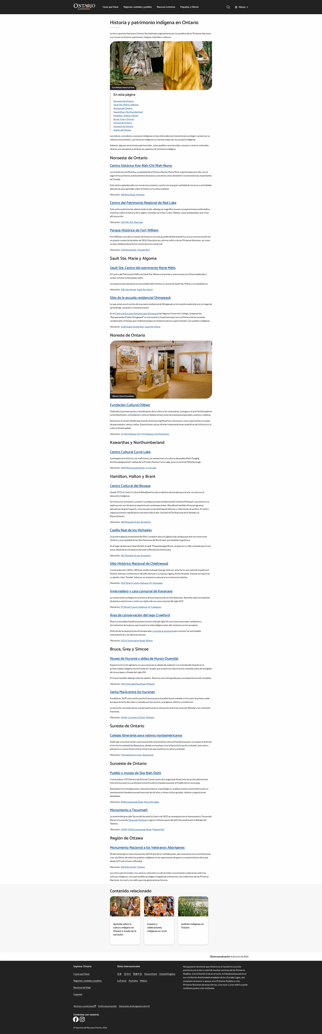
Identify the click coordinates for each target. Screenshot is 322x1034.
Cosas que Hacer (110, 7)
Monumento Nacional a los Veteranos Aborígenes (147, 848)
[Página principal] (84, 7)
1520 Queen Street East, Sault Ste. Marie (140, 326)
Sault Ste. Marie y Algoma (125, 104)
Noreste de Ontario (122, 108)
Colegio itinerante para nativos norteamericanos (146, 735)
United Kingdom (167, 973)
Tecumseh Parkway (137, 820)
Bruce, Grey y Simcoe (123, 119)
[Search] (228, 7)
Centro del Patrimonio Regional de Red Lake (143, 203)
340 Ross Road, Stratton (133, 194)
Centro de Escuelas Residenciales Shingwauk (136, 313)
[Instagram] (82, 1020)
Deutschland (150, 973)
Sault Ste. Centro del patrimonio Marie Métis (143, 268)
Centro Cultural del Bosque (130, 486)
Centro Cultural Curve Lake (130, 452)
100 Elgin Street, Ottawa (133, 867)
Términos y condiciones (83, 1006)
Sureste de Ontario (122, 122)
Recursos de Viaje (82, 987)
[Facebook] (75, 1020)
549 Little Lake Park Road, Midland (138, 683)
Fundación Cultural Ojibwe (130, 405)
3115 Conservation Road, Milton (137, 640)
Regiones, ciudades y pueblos (138, 7)
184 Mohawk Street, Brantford (136, 522)
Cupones (77, 994)
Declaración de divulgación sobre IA (134, 1006)
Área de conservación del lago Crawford (140, 615)
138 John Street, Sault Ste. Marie (137, 289)
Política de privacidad (107, 1006)
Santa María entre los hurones (132, 692)
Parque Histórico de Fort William (134, 230)
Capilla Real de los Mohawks (131, 530)
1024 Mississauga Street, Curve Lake (138, 467)
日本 (119, 973)
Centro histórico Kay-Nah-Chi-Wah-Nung (141, 166)
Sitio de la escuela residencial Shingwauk (140, 298)
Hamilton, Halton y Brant (125, 115)
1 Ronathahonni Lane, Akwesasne (137, 754)
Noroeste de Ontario (123, 101)
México (242, 7)
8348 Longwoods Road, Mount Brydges (140, 802)
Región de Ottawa (122, 130)
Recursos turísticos (166, 7)
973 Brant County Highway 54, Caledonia (141, 607)
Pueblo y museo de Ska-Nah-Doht (135, 773)
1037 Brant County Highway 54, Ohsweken (142, 583)
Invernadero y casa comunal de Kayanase (141, 591)
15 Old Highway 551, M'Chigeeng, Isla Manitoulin (145, 434)
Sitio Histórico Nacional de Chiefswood (139, 564)
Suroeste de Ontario (123, 126)
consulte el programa (163, 631)
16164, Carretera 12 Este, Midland (137, 717)
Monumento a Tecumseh (129, 810)
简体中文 (137, 973)
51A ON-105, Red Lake (132, 222)
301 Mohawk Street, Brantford (136, 555)
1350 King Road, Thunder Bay (135, 249)
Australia (133, 980)
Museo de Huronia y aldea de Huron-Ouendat (144, 658)
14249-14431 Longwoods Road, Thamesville (142, 829)
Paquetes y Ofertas (189, 7)
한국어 (127, 973)
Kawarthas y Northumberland (128, 112)
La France (121, 980)
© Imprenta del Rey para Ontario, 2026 (90, 1027)
